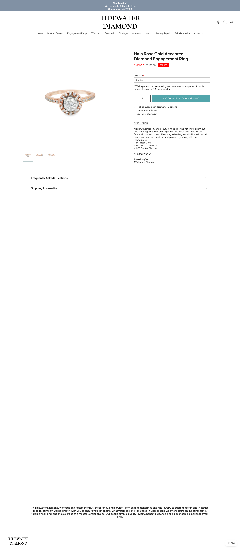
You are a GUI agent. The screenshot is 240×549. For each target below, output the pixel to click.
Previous (23, 100)
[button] (77, 33)
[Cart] (231, 22)
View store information (147, 114)
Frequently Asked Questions (49, 178)
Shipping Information (44, 188)
